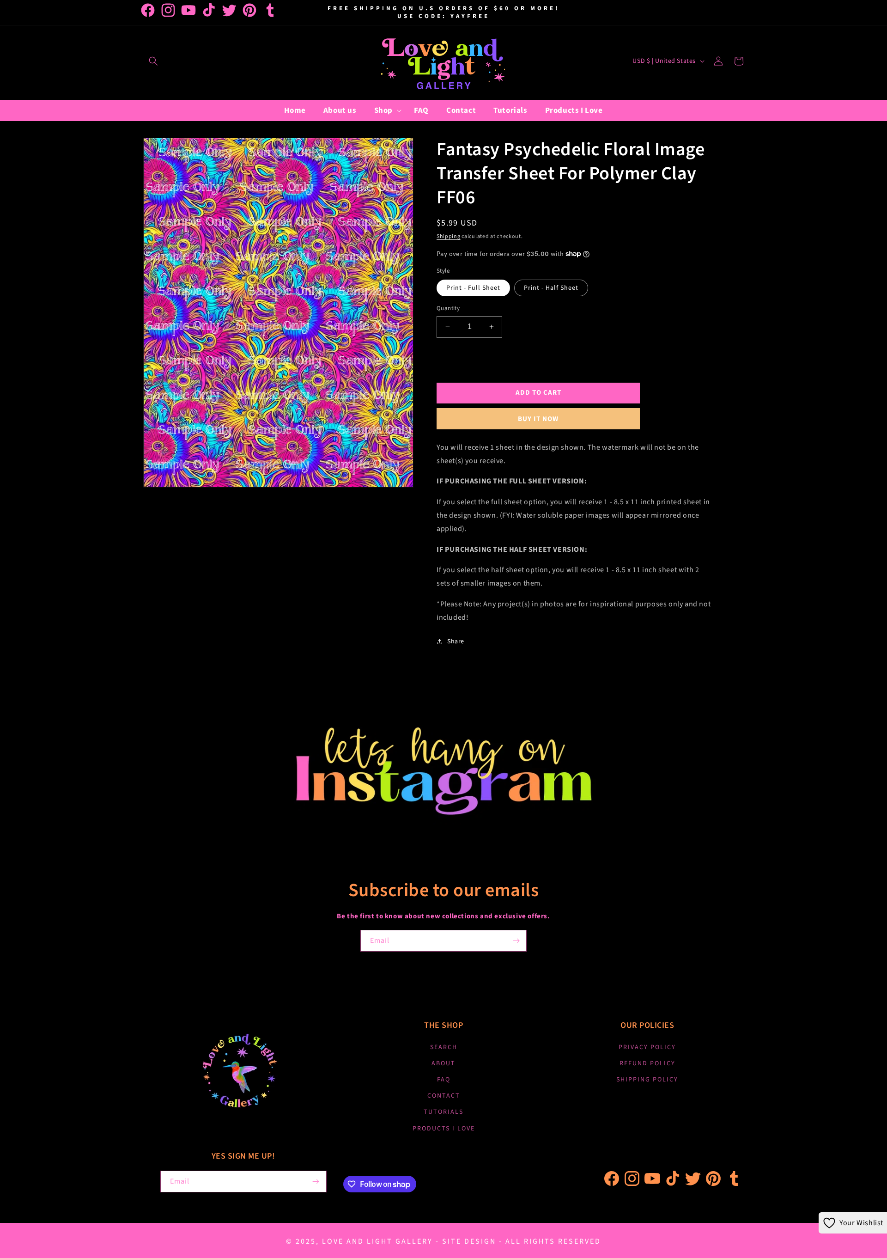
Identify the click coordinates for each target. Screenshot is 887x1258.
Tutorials (443, 1112)
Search (443, 1047)
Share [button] (455, 641)
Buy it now (538, 419)
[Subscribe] (516, 941)
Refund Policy (647, 1063)
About (443, 1063)
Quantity (448, 308)
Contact (443, 1095)
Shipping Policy (647, 1079)
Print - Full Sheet (473, 288)
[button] (153, 61)
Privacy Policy (647, 1047)
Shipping (449, 236)
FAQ (443, 1079)
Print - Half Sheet (551, 288)
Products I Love (444, 1128)
